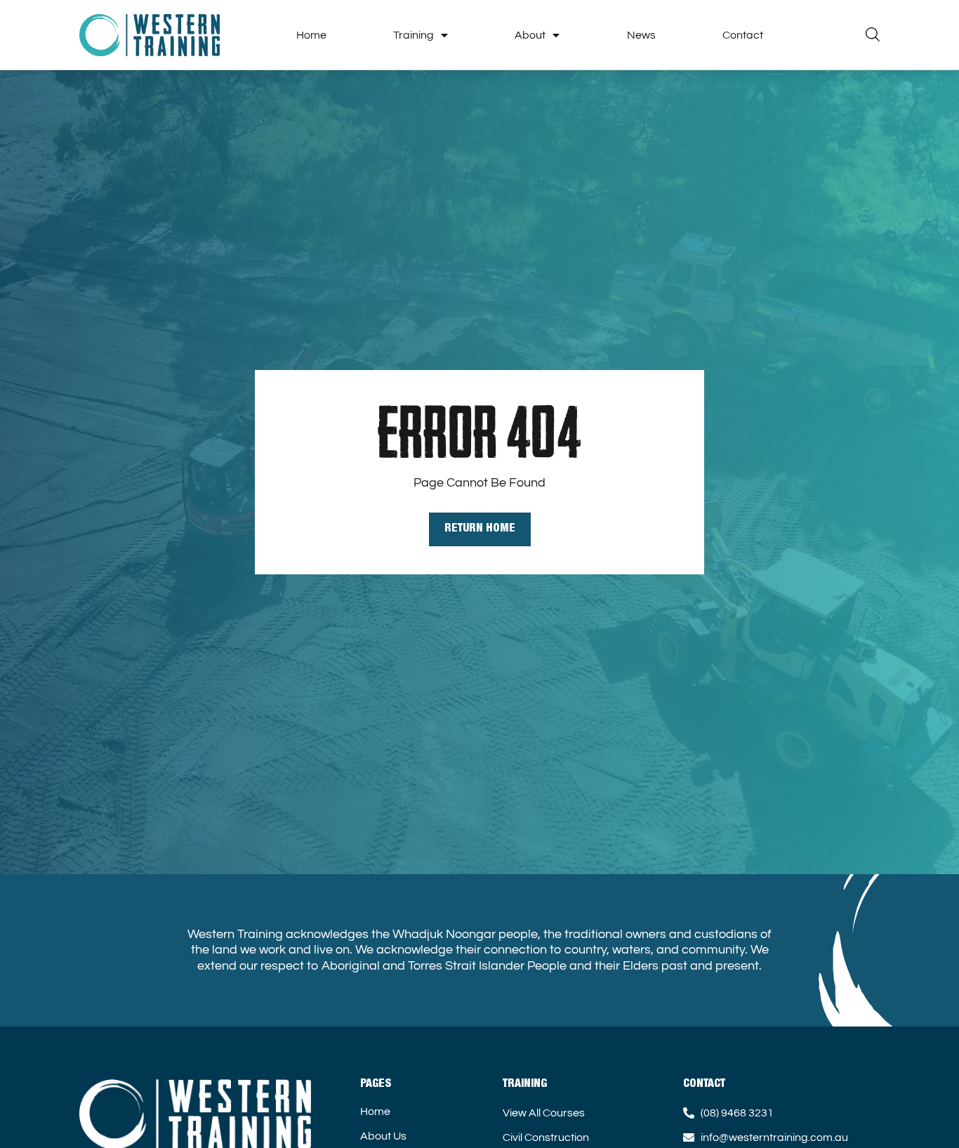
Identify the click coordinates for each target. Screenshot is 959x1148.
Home (311, 35)
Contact (742, 35)
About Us (383, 1136)
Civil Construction (546, 1137)
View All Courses (544, 1113)
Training (413, 35)
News (641, 35)
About (530, 35)
